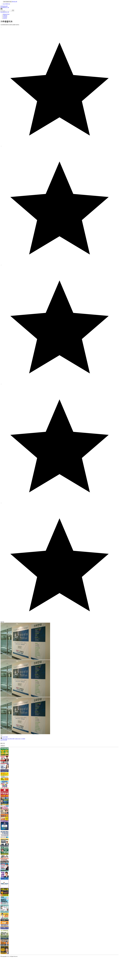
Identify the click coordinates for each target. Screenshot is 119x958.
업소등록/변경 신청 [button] (4, 7)
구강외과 (5, 16)
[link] (59, 752)
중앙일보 (3, 6)
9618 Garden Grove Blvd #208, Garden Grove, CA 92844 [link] (13, 738)
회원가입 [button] (8, 3)
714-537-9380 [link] (5, 736)
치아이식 (5, 18)
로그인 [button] (4, 3)
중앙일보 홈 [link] (14, 1)
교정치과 (5, 15)
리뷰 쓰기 (2, 745)
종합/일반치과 (6, 14)
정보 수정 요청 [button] (3, 739)
